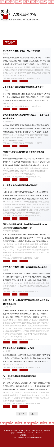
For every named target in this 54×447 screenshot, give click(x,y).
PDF (14, 81)
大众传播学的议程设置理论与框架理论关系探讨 (23, 87)
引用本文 (24, 81)
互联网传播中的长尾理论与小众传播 (18, 348)
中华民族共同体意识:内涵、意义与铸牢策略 (21, 51)
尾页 (33, 414)
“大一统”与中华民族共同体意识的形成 (19, 376)
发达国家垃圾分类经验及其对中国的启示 (20, 185)
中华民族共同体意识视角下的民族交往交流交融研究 (25, 267)
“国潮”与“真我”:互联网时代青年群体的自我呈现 (23, 152)
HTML (6, 81)
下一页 (22, 414)
